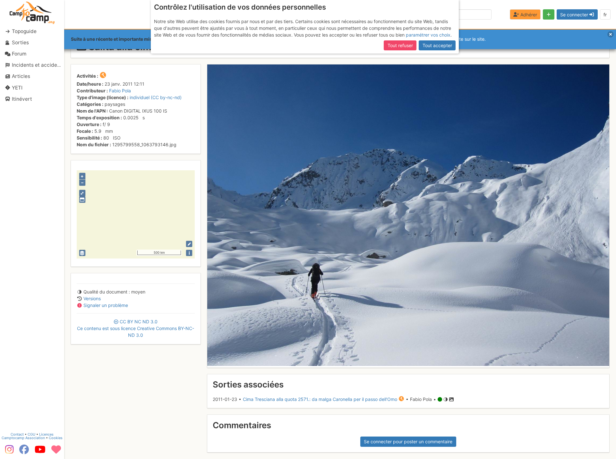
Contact (17, 434)
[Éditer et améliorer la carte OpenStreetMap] (189, 244)
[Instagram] (8, 451)
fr (605, 14)
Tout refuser (400, 45)
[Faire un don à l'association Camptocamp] (56, 451)
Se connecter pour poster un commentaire (408, 441)
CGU (31, 434)
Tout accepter (437, 45)
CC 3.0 (135, 328)
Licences (46, 434)
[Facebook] (24, 451)
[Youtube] (40, 451)
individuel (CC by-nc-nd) (156, 97)
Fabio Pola (120, 90)
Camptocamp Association (23, 438)
